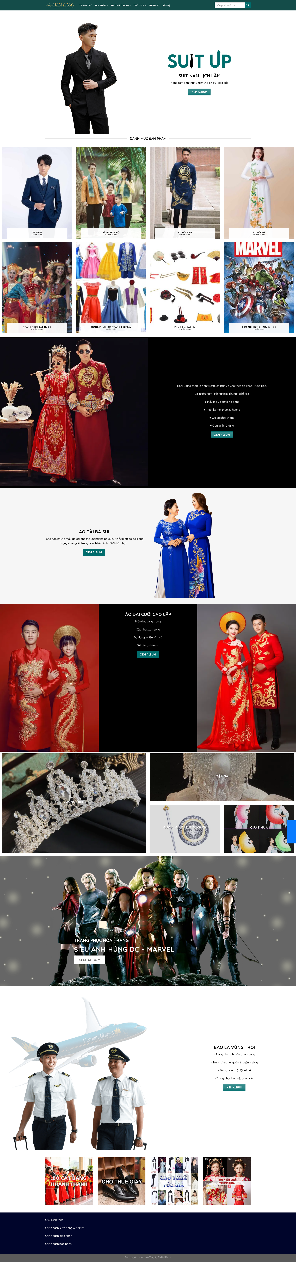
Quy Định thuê (54, 1220)
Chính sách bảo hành (58, 1244)
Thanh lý (154, 5)
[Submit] (248, 5)
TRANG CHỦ (85, 5)
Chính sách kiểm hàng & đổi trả (64, 1228)
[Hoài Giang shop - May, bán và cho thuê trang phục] (59, 5)
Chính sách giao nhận (58, 1236)
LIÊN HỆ (166, 5)
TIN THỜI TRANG (120, 5)
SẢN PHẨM (100, 5)
